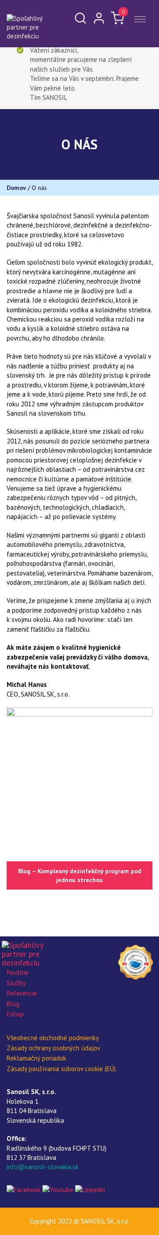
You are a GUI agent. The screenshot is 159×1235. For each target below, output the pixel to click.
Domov (16, 188)
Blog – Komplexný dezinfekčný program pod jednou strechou (79, 875)
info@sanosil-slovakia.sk (43, 1167)
